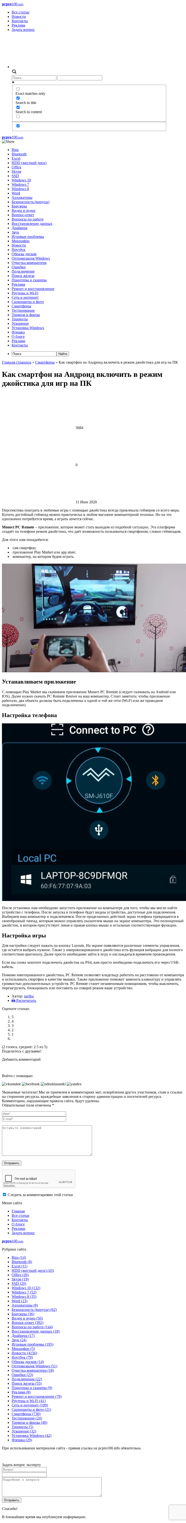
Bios (15, 150)
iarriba (29, 996)
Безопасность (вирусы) (30, 202)
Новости (19, 16)
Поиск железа (23, 276)
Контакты (20, 21)
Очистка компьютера (29, 263)
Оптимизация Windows (31, 258)
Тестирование (23, 310)
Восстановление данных (32, 224)
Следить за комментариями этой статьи (40, 1195)
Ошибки (19, 267)
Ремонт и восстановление (33, 289)
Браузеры (19, 206)
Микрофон (21, 241)
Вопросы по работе (28, 219)
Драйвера (19, 228)
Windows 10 (21, 180)
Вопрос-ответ (23, 215)
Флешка (18, 332)
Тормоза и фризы (26, 315)
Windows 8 (20, 189)
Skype (16, 171)
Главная (18, 1211)
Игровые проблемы (28, 237)
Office (16, 167)
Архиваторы (22, 197)
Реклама (18, 25)
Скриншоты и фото (28, 302)
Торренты (20, 319)
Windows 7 (20, 184)
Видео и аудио (23, 210)
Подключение (23, 271)
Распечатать (25, 1000)
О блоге (18, 336)
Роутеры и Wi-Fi (25, 293)
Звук (15, 232)
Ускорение (20, 323)
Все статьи (20, 12)
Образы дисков (24, 254)
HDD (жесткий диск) (29, 163)
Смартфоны (21, 306)
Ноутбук (18, 250)
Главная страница (16, 362)
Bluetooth (19, 154)
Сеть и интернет (25, 297)
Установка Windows (28, 328)
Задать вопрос (23, 30)
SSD (15, 176)
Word (16, 193)
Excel (16, 158)
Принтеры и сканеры (29, 280)
